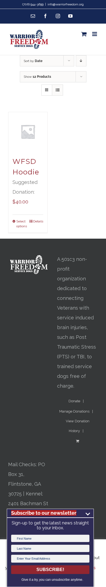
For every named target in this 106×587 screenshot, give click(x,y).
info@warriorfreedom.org (66, 4)
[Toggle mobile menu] (95, 34)
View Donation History (77, 426)
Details (38, 221)
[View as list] (57, 90)
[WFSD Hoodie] (27, 131)
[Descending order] (81, 60)
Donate (74, 401)
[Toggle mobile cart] (84, 34)
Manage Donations (74, 411)
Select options (21, 223)
